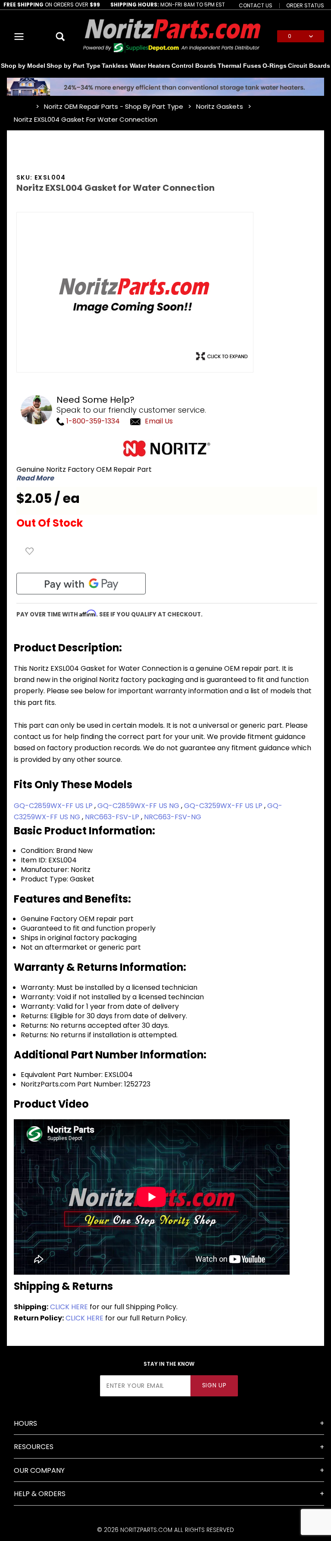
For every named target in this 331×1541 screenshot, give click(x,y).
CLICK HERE (69, 1307)
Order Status (305, 5)
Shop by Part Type (73, 65)
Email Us (159, 421)
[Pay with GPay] (81, 583)
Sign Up (214, 1385)
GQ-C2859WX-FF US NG (139, 806)
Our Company (39, 1470)
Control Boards (194, 65)
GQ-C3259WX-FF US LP (224, 806)
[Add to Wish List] (29, 551)
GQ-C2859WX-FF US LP (54, 806)
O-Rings (274, 65)
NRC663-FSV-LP (113, 817)
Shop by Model (23, 65)
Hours (25, 1423)
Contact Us (255, 5)
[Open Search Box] (60, 36)
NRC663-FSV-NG (172, 817)
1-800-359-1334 (92, 421)
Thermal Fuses (239, 65)
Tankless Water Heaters (136, 65)
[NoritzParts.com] (172, 36)
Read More (35, 478)
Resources (33, 1447)
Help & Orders (40, 1494)
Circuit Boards (309, 65)
